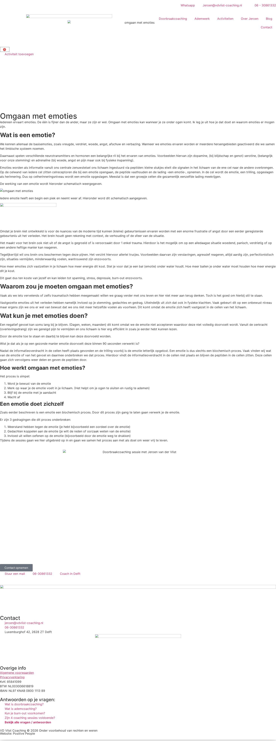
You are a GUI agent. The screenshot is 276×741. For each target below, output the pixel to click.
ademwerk (92, 555)
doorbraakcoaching (67, 555)
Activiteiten (225, 18)
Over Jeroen (249, 18)
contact (165, 555)
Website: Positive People (17, 733)
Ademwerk (202, 18)
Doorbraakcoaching (173, 18)
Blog (269, 18)
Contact (266, 27)
